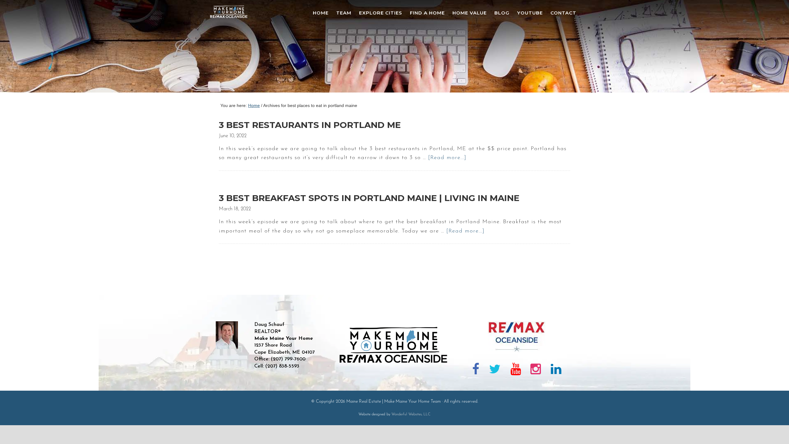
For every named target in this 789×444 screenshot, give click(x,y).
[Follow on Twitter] (494, 370)
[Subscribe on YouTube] (515, 370)
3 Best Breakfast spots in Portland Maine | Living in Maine (369, 198)
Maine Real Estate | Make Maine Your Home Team (232, 48)
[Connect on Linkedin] (556, 370)
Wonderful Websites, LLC (411, 414)
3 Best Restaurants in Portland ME (310, 125)
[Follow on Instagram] (535, 370)
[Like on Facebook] (476, 370)
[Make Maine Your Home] (394, 383)
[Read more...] (447, 158)
